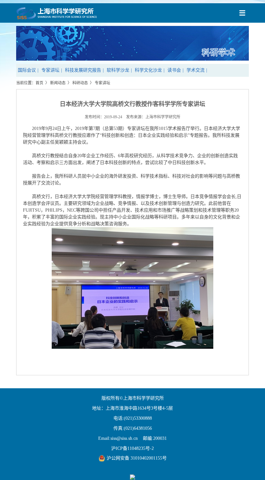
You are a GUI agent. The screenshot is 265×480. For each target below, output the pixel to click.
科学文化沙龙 (148, 70)
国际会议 (27, 70)
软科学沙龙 (118, 70)
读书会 (174, 70)
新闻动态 (58, 83)
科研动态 (80, 83)
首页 (39, 83)
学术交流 (195, 70)
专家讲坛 (50, 70)
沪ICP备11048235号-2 (132, 448)
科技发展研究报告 (83, 70)
